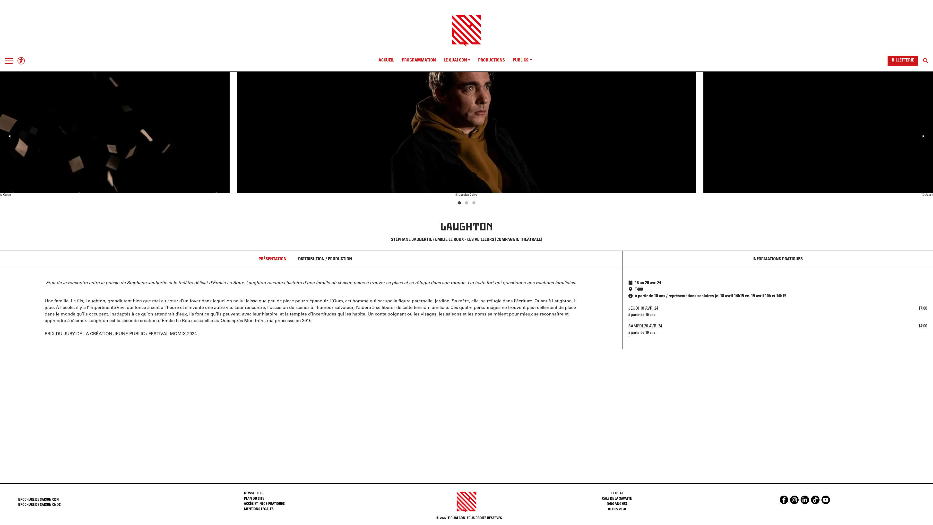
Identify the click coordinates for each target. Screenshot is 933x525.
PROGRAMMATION (419, 60)
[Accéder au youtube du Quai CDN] (825, 500)
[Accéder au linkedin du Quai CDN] (805, 500)
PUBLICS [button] (520, 60)
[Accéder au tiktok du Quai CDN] (815, 500)
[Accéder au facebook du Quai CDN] (784, 500)
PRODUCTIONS (491, 60)
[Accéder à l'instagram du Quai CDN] (794, 500)
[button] (9, 61)
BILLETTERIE (903, 60)
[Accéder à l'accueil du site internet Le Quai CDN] (466, 26)
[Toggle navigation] (8, 61)
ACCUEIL (386, 60)
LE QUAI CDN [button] (455, 60)
